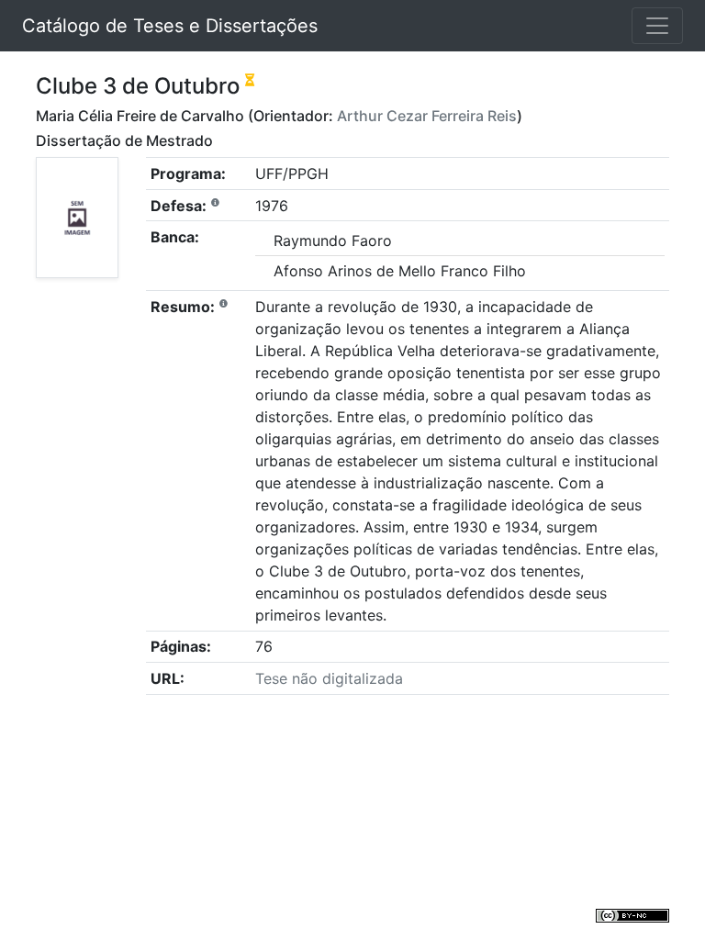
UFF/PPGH (292, 173)
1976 (271, 205)
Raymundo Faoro (333, 240)
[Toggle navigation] (657, 25)
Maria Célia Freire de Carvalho (140, 115)
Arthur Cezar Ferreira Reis (427, 115)
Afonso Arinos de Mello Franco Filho (400, 271)
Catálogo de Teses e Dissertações (170, 26)
